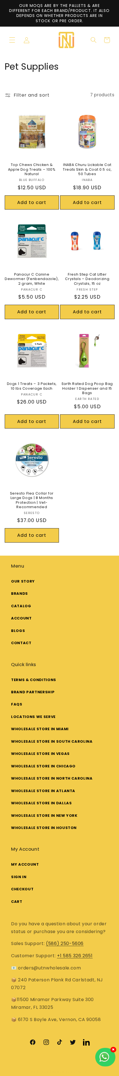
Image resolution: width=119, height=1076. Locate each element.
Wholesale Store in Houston (44, 827)
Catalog (21, 606)
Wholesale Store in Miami (40, 729)
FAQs (16, 704)
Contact (21, 643)
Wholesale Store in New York (44, 815)
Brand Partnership (33, 692)
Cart (16, 901)
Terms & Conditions (33, 679)
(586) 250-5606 (65, 943)
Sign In (19, 877)
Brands (19, 593)
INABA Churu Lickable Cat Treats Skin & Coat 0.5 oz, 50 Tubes (87, 169)
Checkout (22, 889)
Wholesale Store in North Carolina (52, 778)
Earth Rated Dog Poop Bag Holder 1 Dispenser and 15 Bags (87, 388)
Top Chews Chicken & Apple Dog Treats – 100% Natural (32, 169)
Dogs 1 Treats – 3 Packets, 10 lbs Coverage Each (32, 386)
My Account (25, 864)
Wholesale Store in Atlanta (43, 790)
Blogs (18, 630)
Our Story (23, 581)
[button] (12, 40)
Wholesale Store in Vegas (40, 753)
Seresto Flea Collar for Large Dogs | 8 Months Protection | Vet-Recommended (32, 500)
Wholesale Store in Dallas (41, 803)
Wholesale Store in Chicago (43, 766)
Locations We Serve (33, 716)
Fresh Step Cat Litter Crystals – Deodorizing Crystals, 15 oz (87, 279)
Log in (29, 40)
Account (21, 618)
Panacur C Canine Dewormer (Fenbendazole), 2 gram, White (32, 279)
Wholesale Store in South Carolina (52, 741)
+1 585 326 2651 (75, 955)
